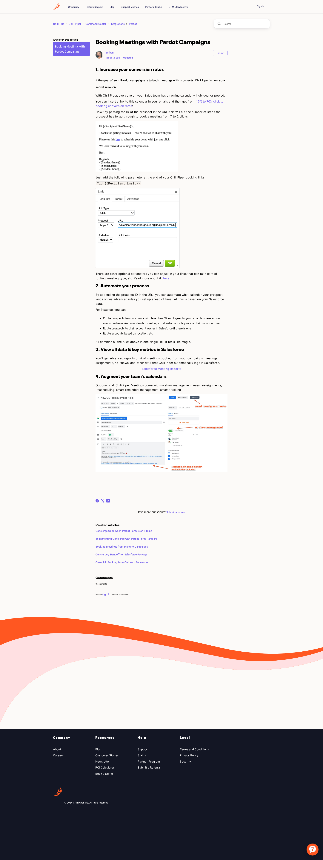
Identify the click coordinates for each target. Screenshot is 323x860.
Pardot (133, 24)
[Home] (56, 8)
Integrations (117, 24)
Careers (58, 755)
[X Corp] (102, 500)
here (166, 278)
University (73, 7)
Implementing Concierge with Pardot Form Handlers (126, 538)
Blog (112, 7)
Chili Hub (58, 24)
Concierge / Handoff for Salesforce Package (121, 554)
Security (185, 761)
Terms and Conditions (194, 749)
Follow (220, 52)
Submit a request (176, 512)
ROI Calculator (104, 767)
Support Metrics (130, 7)
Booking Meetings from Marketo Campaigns (122, 546)
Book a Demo (104, 773)
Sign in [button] (260, 6)
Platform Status (153, 7)
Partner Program (149, 761)
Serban (110, 52)
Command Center (95, 24)
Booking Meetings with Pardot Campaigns (70, 48)
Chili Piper (75, 24)
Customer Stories (107, 755)
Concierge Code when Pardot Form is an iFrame (124, 531)
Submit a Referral (149, 767)
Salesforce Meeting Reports (161, 369)
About (57, 749)
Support (143, 749)
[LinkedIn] (108, 500)
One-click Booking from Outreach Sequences (122, 562)
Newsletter (102, 761)
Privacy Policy (189, 755)
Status (142, 755)
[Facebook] (97, 500)
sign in (106, 594)
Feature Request (94, 7)
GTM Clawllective (178, 7)
